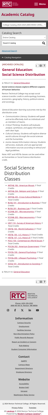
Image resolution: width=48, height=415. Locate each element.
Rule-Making (24, 345)
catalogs (10, 411)
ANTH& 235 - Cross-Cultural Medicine (24, 197)
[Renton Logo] (10, 4)
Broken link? (24, 387)
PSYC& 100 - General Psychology (22, 252)
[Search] (43, 43)
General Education (22, 83)
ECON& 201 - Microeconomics (21, 211)
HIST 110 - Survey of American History (24, 223)
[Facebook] (15, 310)
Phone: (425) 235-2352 (24, 303)
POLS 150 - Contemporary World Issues (25, 240)
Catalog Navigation (12, 57)
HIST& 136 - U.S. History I (19, 234)
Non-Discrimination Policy (24, 334)
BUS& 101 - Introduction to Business (24, 202)
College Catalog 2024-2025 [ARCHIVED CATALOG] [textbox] (24, 25)
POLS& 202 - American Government (23, 246)
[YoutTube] (37, 310)
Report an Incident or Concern (24, 342)
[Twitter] (22, 310)
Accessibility (24, 384)
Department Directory (24, 368)
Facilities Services (24, 330)
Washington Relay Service (24, 395)
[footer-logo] (24, 295)
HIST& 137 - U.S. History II (19, 237)
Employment (24, 326)
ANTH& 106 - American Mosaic (21, 185)
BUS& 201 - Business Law (19, 208)
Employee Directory (24, 372)
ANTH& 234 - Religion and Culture (22, 191)
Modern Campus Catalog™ (29, 413)
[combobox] (24, 24)
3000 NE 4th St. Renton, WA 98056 (24, 305)
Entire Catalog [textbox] (9, 37)
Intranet (24, 391)
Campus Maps (24, 365)
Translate (32, 408)
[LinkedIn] (29, 310)
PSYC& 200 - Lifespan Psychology (22, 258)
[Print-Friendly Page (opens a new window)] (40, 65)
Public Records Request (24, 337)
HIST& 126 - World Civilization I (21, 229)
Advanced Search (9, 51)
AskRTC (24, 361)
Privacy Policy (17, 408)
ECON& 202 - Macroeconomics (21, 217)
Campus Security (24, 323)
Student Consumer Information (24, 349)
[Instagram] (8, 310)
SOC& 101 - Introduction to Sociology (24, 264)
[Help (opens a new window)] (44, 65)
